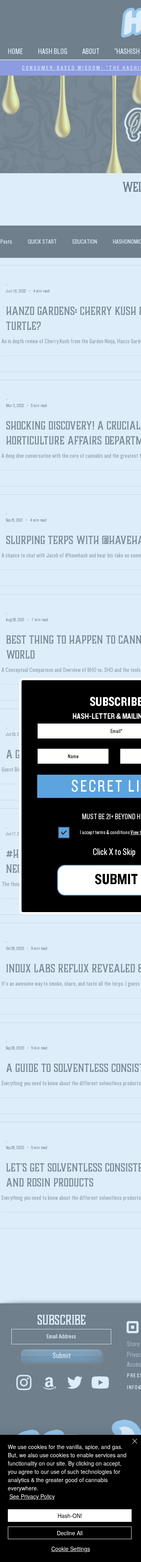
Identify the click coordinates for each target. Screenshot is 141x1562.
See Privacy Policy (32, 1496)
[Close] (130, 1445)
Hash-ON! (70, 1515)
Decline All (70, 1533)
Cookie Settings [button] (70, 1549)
